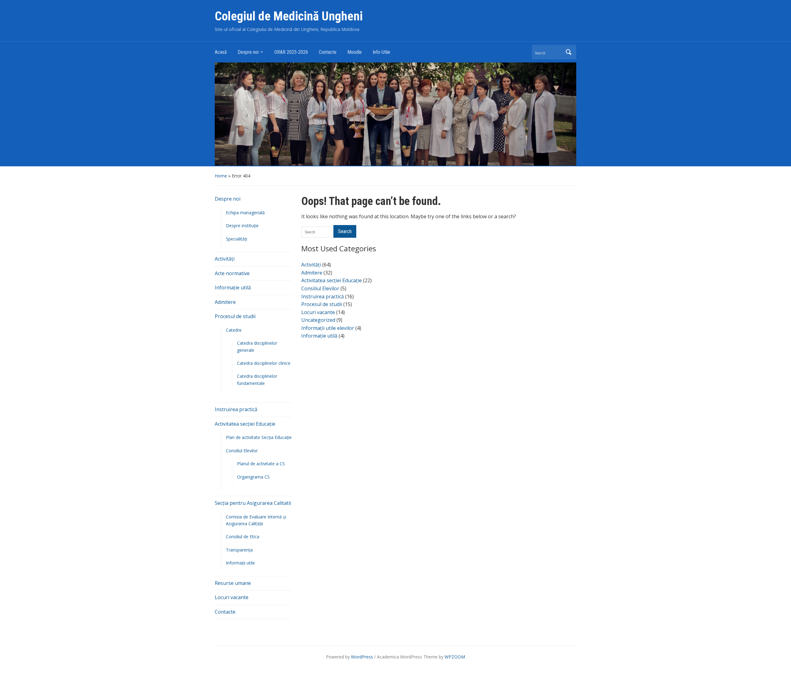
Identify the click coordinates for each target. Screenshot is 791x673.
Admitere (225, 302)
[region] (395, 113)
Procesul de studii (235, 316)
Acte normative (232, 273)
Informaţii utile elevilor (327, 328)
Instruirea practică (236, 409)
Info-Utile (381, 52)
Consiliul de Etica (242, 536)
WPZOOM (455, 657)
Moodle (354, 52)
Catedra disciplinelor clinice (263, 363)
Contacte (327, 52)
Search (568, 52)
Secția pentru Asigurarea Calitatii (253, 503)
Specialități (236, 239)
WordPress (362, 657)
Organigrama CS (253, 477)
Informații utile (240, 563)
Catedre (234, 330)
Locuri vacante (231, 597)
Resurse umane (233, 583)
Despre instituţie (242, 225)
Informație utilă (233, 287)
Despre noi (248, 52)
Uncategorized (318, 320)
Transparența (239, 550)
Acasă (221, 52)
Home (221, 176)
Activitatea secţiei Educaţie (245, 423)
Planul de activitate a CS (261, 463)
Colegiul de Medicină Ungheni (289, 16)
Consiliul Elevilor (242, 451)
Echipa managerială (245, 212)
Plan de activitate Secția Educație (259, 437)
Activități (225, 258)
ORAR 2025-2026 (291, 52)
